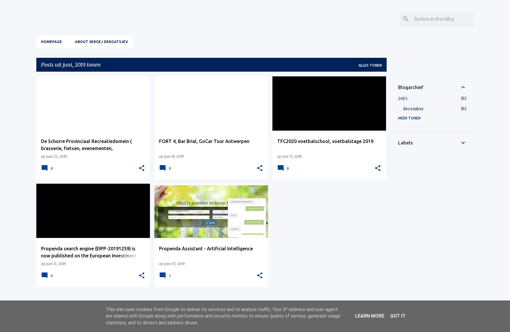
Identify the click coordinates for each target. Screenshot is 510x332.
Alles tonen (370, 65)
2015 (403, 98)
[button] (141, 168)
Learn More (369, 316)
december (413, 108)
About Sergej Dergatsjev (101, 42)
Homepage (51, 42)
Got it (398, 316)
